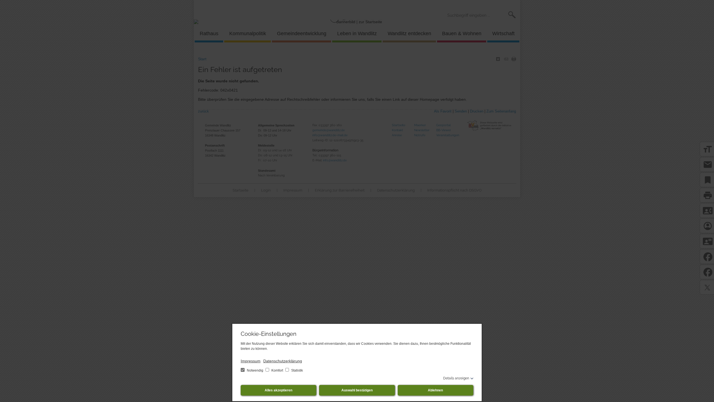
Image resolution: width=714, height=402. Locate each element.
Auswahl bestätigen (357, 390)
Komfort (277, 370)
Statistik (296, 370)
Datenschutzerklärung (282, 361)
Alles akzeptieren (278, 390)
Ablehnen (435, 390)
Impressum (250, 361)
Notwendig (255, 370)
